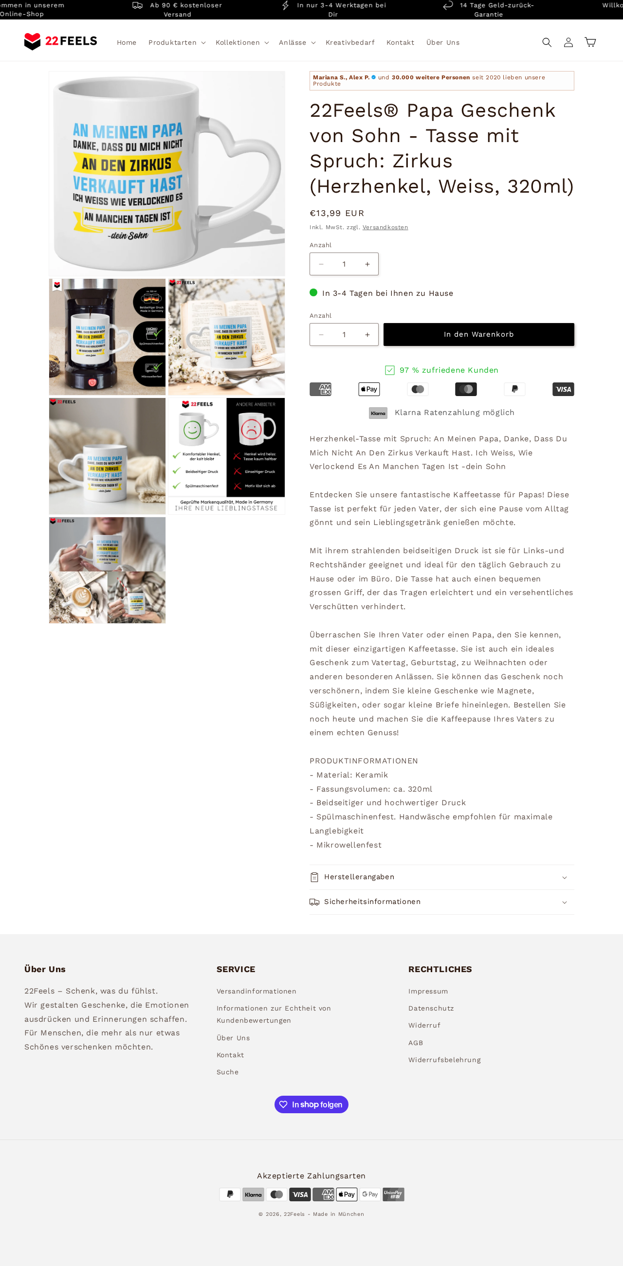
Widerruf (424, 1026)
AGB (415, 1043)
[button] (176, 42)
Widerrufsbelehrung (444, 1060)
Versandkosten (385, 227)
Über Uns (233, 1038)
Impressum (428, 991)
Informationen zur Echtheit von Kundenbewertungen (274, 1015)
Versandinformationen (257, 991)
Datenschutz (431, 1009)
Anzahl (320, 245)
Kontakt (230, 1055)
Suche (228, 1072)
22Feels (294, 1214)
